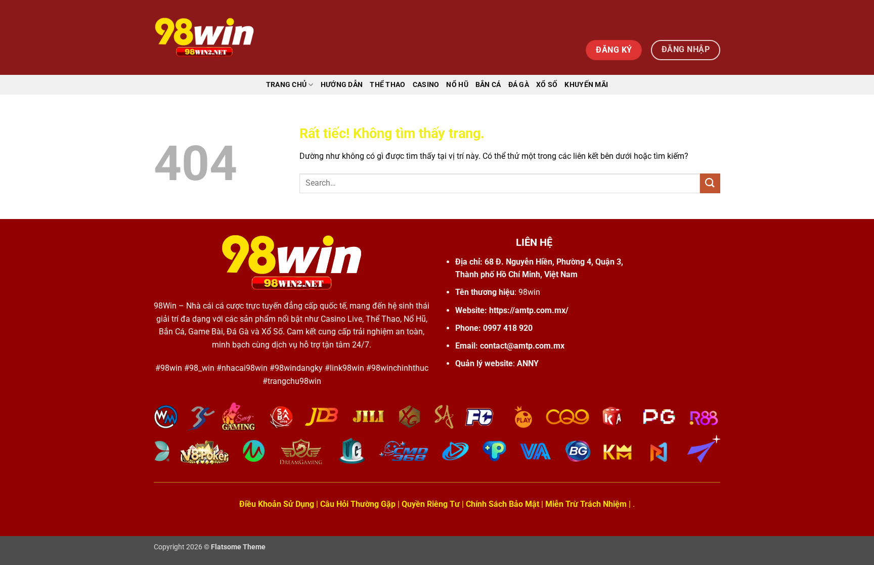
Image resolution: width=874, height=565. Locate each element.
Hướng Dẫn (342, 84)
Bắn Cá (488, 84)
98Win (165, 306)
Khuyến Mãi (586, 84)
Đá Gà (518, 84)
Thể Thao (387, 84)
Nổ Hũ (457, 84)
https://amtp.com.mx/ (529, 310)
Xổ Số (546, 84)
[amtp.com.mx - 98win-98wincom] (204, 37)
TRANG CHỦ (286, 84)
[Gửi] (710, 183)
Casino (426, 84)
